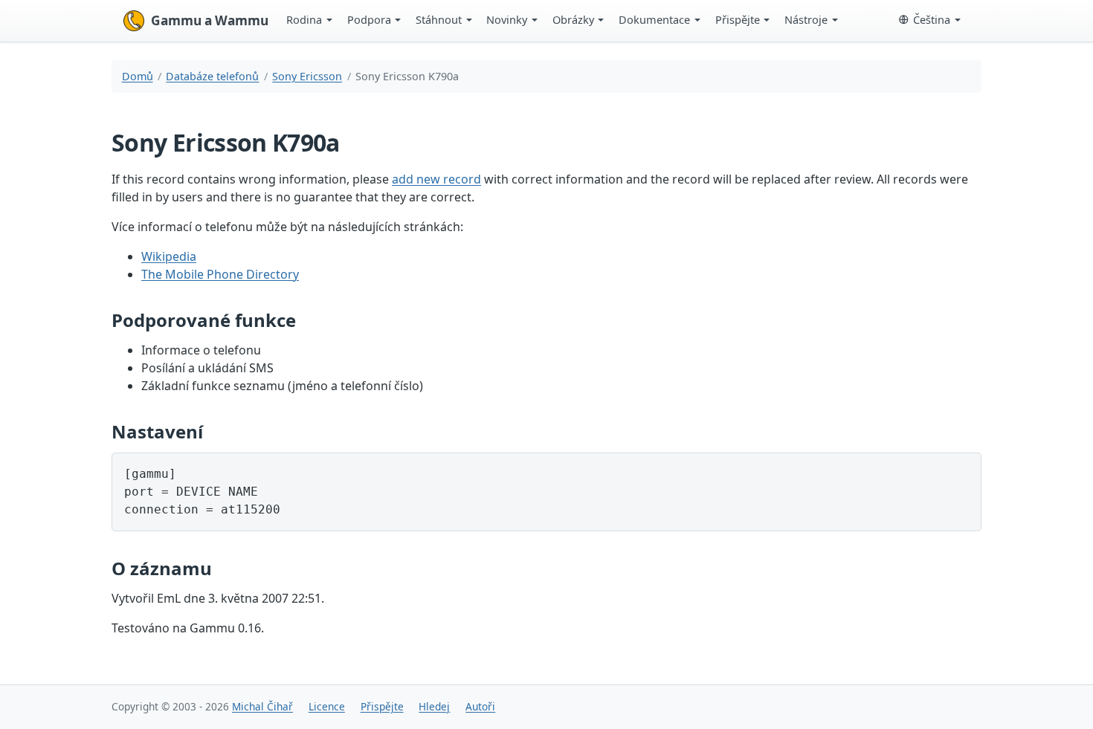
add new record (436, 179)
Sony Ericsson (307, 76)
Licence (327, 706)
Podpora (369, 19)
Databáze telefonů (212, 76)
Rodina (304, 19)
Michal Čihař (262, 706)
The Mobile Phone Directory (220, 274)
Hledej (434, 706)
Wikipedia (168, 256)
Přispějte (737, 19)
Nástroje (806, 19)
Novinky (506, 19)
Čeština (931, 19)
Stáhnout (439, 19)
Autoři (480, 706)
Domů (137, 76)
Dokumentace (654, 19)
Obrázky (573, 19)
